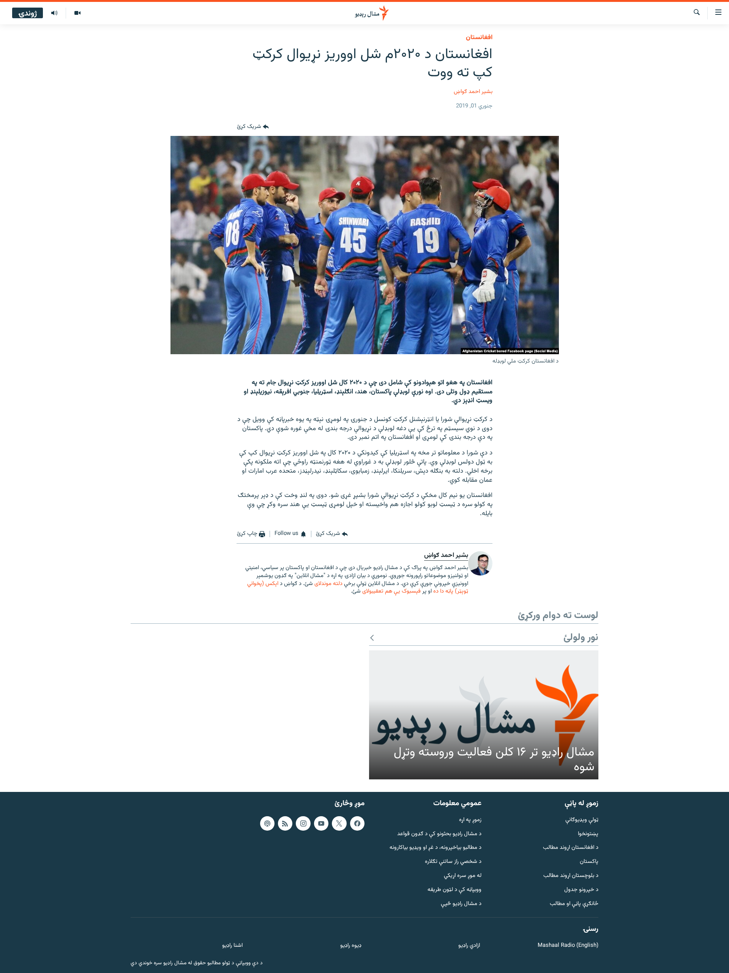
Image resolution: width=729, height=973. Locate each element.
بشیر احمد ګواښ (473, 91)
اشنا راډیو (232, 946)
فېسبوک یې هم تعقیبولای (391, 591)
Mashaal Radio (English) (568, 946)
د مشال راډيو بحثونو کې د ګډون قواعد (439, 834)
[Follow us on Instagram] (303, 823)
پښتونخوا (588, 834)
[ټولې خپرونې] (54, 13)
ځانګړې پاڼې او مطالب (574, 904)
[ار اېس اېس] (285, 823)
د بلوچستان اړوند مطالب (570, 876)
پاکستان (589, 862)
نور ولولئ (580, 638)
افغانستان (479, 38)
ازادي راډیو (469, 946)
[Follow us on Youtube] (321, 823)
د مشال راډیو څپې (461, 904)
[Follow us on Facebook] (357, 823)
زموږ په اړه (470, 820)
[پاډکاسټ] (267, 823)
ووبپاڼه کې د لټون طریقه (454, 890)
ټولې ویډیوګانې (581, 820)
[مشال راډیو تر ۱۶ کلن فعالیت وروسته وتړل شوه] (483, 714)
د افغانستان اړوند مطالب (570, 848)
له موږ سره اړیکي (462, 876)
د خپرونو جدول (581, 890)
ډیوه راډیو (350, 946)
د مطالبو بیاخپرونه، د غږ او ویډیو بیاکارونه (435, 848)
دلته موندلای (328, 583)
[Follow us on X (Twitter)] (339, 823)
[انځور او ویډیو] (77, 13)
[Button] (253, 126)
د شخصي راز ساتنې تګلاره (453, 862)
